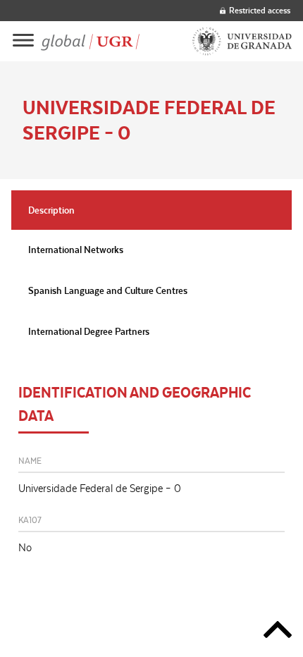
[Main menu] (23, 41)
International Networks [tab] (75, 249)
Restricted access (259, 10)
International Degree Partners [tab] (88, 331)
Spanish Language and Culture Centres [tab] (107, 290)
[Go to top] (278, 632)
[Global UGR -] (90, 41)
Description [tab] (51, 210)
